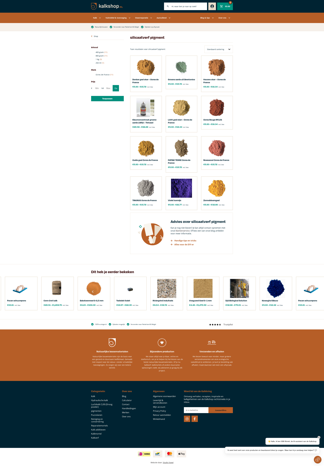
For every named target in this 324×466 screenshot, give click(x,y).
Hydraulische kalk (99, 400)
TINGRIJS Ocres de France (144, 200)
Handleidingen (129, 408)
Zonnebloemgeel (211, 200)
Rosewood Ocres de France (216, 160)
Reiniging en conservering (97, 420)
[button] (107, 98)
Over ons (222, 18)
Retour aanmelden (162, 415)
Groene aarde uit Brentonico (181, 79)
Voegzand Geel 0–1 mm (177, 300)
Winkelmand (159, 419)
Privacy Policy (159, 411)
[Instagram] (187, 419)
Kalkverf (95, 438)
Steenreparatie (141, 18)
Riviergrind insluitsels (140, 300)
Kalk (95, 18)
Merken (125, 412)
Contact (125, 404)
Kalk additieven (98, 429)
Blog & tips (205, 18)
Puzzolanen (96, 415)
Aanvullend (162, 18)
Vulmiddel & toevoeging (116, 18)
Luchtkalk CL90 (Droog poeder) (101, 405)
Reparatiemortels (99, 425)
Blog (124, 396)
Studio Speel (168, 462)
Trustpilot (228, 324)
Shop (96, 36)
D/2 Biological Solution (213, 300)
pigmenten (96, 411)
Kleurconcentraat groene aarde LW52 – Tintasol (144, 121)
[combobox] (185, 6)
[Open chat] (317, 459)
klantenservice (183, 230)
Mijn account (159, 407)
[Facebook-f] (194, 419)
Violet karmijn (174, 200)
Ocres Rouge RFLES (212, 119)
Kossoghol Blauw (247, 300)
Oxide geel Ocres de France (145, 160)
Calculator (127, 400)
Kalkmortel (96, 433)
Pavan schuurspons (284, 300)
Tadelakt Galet (100, 300)
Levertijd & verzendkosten (160, 401)
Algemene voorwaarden (164, 396)
